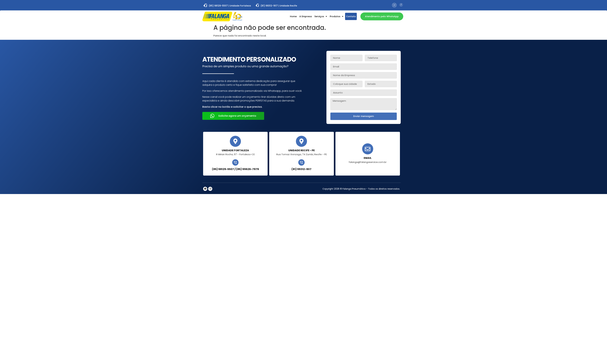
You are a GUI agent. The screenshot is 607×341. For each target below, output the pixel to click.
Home (293, 16)
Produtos (335, 16)
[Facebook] (205, 189)
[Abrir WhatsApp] (599, 333)
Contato (351, 16)
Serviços (319, 16)
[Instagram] (210, 189)
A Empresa (305, 16)
